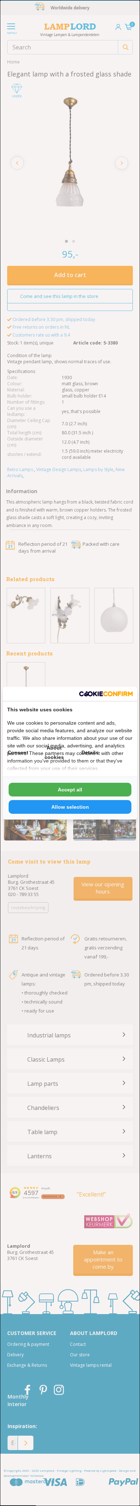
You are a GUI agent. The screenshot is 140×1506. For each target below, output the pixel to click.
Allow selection (70, 807)
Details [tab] (89, 752)
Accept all (70, 789)
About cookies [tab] (54, 752)
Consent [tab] (18, 752)
